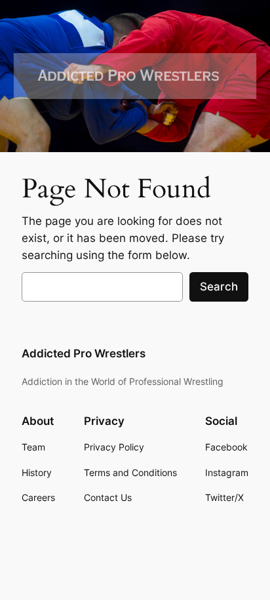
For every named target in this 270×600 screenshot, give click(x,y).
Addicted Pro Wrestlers (83, 353)
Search (219, 286)
